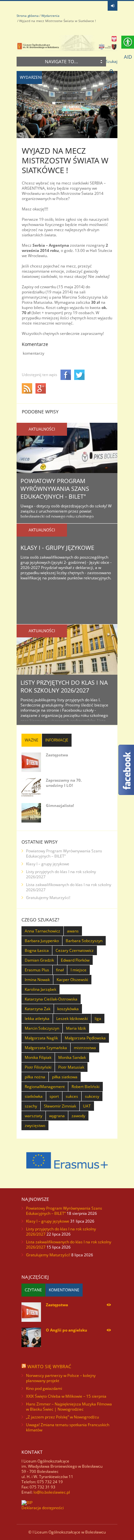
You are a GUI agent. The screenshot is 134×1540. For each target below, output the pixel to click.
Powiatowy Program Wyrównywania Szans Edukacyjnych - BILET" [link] (54, 488)
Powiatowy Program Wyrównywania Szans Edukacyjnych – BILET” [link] (64, 853)
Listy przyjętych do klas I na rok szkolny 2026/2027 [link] (64, 686)
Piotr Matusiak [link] (71, 1067)
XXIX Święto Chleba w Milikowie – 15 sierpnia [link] (66, 1396)
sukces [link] (72, 1096)
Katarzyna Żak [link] (37, 1009)
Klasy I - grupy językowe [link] (57, 547)
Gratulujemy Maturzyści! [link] (48, 897)
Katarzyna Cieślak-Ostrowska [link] (51, 999)
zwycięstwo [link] (35, 1125)
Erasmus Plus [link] (37, 970)
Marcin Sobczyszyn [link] (42, 1028)
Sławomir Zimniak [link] (60, 1106)
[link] (112, 6)
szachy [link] (31, 1106)
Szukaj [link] (111, 61)
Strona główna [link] (28, 15)
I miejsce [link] (79, 970)
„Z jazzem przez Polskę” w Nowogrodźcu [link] (62, 1417)
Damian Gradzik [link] (39, 960)
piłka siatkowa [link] (64, 1077)
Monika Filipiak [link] (38, 1057)
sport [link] (54, 1096)
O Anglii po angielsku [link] (66, 1330)
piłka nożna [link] (35, 1077)
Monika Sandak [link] (72, 1057)
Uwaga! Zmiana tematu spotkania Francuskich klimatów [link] (67, 1427)
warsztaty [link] (33, 1116)
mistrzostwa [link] (85, 1047)
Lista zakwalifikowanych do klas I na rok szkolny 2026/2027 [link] (68, 887)
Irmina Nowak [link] (37, 979)
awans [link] (73, 931)
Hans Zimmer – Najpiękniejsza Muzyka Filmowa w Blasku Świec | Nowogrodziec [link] (69, 1406)
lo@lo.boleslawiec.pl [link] (52, 1492)
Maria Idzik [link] (76, 1028)
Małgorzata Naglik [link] (41, 1038)
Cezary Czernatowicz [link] (75, 950)
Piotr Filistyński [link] (38, 1067)
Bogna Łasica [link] (37, 950)
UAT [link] (87, 1106)
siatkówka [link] (34, 1096)
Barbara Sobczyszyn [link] (84, 940)
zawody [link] (78, 1116)
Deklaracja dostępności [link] (42, 1507)
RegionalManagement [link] (45, 1086)
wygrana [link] (57, 1116)
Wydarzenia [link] (50, 15)
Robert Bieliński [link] (86, 1086)
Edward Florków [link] (75, 960)
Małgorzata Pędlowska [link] (85, 1038)
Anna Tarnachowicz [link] (42, 931)
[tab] (31, 740)
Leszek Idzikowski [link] (72, 1018)
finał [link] (60, 970)
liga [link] (98, 1018)
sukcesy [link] (92, 1096)
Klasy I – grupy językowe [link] (47, 864)
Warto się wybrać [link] (49, 1366)
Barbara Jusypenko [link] (42, 940)
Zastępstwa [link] (57, 755)
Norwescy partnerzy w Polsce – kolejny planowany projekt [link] (61, 1378)
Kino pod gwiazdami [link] (44, 1388)
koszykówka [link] (68, 1009)
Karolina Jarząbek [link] (40, 989)
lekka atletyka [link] (37, 1018)
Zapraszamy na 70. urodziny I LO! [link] (64, 782)
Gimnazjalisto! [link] (60, 805)
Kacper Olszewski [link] (72, 979)
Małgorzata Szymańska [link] (46, 1047)
